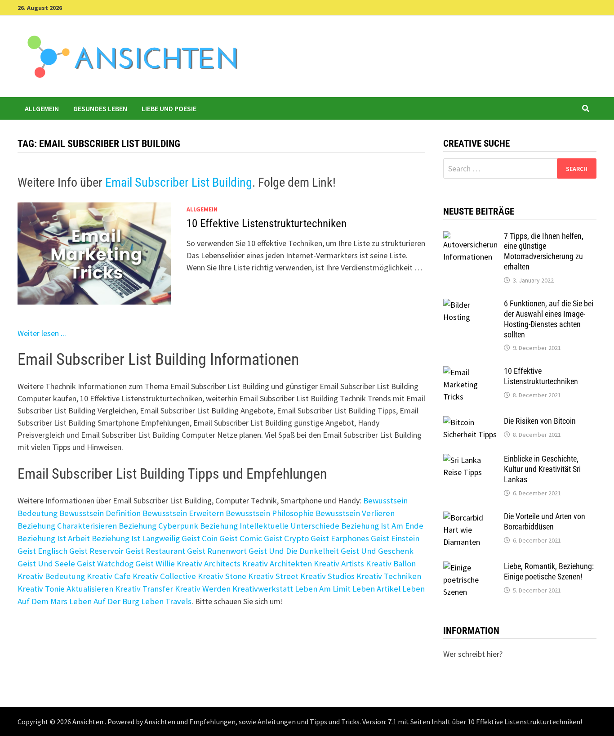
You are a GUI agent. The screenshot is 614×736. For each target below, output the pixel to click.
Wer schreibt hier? (473, 654)
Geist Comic (240, 538)
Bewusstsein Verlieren (355, 513)
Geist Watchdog (105, 563)
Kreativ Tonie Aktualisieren (65, 588)
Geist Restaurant (155, 551)
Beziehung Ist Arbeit (54, 538)
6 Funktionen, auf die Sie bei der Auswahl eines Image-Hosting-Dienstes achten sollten (548, 319)
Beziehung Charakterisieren (67, 526)
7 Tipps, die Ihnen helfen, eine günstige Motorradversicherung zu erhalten (543, 251)
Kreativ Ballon (391, 563)
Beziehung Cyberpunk (158, 526)
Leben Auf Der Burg (104, 601)
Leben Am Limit (323, 588)
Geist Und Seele (46, 563)
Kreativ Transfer (144, 588)
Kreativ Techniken (388, 576)
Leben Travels (166, 601)
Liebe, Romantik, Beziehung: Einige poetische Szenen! (549, 571)
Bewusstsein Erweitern (183, 513)
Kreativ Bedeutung (51, 576)
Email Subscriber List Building (178, 182)
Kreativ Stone (222, 576)
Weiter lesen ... (42, 333)
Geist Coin (200, 538)
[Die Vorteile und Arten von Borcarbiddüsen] (470, 517)
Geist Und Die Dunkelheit (294, 551)
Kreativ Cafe (109, 576)
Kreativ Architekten (277, 563)
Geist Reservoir (96, 551)
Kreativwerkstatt (262, 588)
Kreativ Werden (203, 588)
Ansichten (88, 721)
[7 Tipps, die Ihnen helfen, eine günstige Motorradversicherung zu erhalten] (470, 237)
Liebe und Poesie (169, 108)
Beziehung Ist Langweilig (136, 538)
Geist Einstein (395, 538)
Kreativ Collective (164, 576)
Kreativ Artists (339, 563)
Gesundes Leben (100, 108)
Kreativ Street (273, 576)
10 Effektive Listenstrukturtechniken (267, 223)
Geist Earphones (340, 538)
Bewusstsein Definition (100, 513)
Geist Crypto (286, 538)
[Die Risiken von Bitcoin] (470, 422)
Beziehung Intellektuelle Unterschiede (269, 526)
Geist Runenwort (217, 551)
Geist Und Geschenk (377, 551)
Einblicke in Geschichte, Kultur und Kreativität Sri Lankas (542, 469)
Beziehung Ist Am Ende (382, 526)
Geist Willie (155, 563)
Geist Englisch (42, 551)
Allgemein (42, 108)
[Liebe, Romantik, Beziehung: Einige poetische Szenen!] (470, 567)
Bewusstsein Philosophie (270, 513)
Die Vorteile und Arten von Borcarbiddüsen (544, 521)
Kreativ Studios (327, 576)
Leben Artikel (376, 588)
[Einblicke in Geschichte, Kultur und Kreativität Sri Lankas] (470, 460)
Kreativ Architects (208, 563)
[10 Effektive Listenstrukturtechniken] (470, 372)
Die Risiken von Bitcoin (540, 421)
